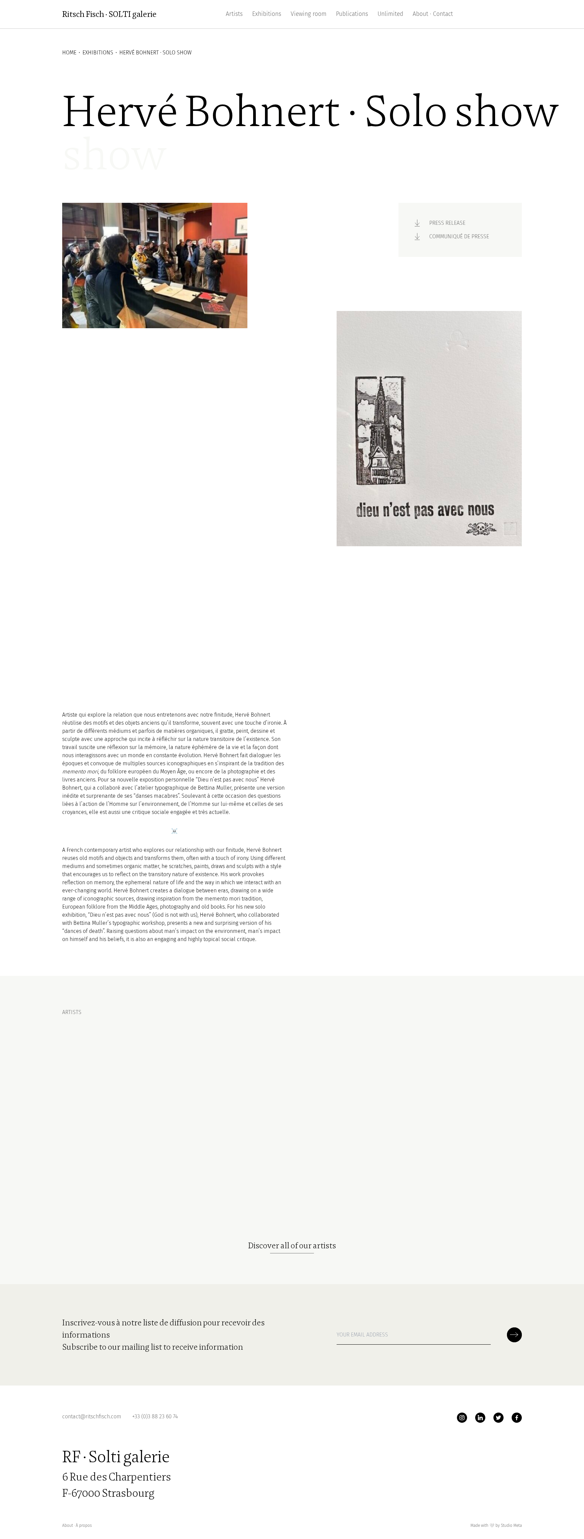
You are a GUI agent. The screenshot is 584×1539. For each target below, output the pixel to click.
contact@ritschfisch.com (91, 1416)
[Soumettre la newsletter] (514, 1334)
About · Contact (433, 14)
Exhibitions (266, 14)
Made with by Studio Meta (496, 1525)
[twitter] (498, 1418)
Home (69, 52)
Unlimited (390, 14)
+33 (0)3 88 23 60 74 (155, 1416)
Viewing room (308, 14)
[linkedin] (480, 1418)
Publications (352, 14)
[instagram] (462, 1418)
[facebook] (517, 1418)
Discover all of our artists (292, 1245)
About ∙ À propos (77, 1525)
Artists (234, 14)
